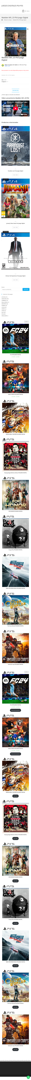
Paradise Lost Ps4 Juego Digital (15, 171)
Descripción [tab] (15, 90)
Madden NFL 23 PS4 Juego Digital (19, 20)
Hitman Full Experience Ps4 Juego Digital (15, 276)
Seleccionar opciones (15, 710)
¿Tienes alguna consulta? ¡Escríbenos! (11, 94)
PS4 (7, 81)
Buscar (3, 287)
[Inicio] (2, 20)
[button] (27, 29)
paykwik (2, 1060)
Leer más (15, 174)
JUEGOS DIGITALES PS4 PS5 (12, 5)
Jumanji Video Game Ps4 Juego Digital (15, 223)
